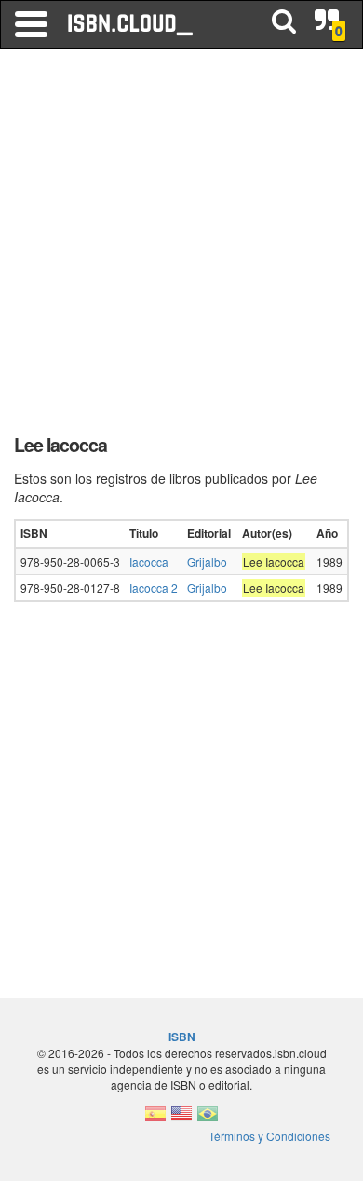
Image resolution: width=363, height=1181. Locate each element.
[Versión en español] (155, 1119)
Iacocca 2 (153, 588)
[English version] (181, 1119)
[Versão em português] (208, 1119)
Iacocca (148, 562)
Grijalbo (207, 562)
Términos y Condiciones (269, 1136)
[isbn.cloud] (131, 24)
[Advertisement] (181, 247)
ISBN (181, 1036)
